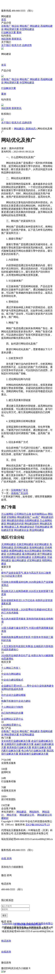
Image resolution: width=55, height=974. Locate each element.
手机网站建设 (42, 527)
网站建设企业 (21, 530)
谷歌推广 (6, 26)
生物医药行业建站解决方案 (19, 744)
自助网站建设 (31, 520)
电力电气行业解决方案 (33, 750)
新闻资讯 (16, 39)
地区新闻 (6, 39)
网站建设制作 (31, 523)
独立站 (15, 26)
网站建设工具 (11, 527)
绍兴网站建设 (23, 557)
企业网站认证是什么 (12, 719)
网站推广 (24, 26)
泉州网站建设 (8, 557)
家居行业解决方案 (41, 747)
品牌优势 (27, 45)
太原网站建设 (39, 557)
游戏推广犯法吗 (19, 493)
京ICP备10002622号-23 (38, 824)
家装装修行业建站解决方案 (33, 754)
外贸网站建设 (27, 29)
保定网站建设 (41, 544)
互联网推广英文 (19, 490)
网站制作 (34, 811)
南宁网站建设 (44, 554)
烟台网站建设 (19, 560)
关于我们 (6, 45)
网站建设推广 (24, 517)
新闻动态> (32, 128)
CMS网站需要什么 (11, 725)
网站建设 (35, 26)
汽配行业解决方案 (11, 750)
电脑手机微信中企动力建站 (16, 701)
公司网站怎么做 (22, 514)
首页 (3, 19)
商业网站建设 (36, 530)
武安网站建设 (34, 560)
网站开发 (11, 815)
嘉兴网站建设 (29, 554)
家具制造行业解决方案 (19, 747)
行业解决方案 (8, 32)
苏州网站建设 (21, 547)
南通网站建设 (16, 550)
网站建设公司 (27, 815)
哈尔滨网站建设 (33, 550)
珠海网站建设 (36, 547)
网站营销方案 (11, 29)
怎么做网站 (7, 514)
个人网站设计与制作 (12, 707)
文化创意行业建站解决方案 (16, 741)
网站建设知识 (27, 527)
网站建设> (20, 128)
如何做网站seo (39, 514)
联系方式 (16, 45)
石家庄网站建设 (25, 544)
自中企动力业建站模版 (13, 695)
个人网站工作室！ (11, 668)
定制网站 (11, 517)
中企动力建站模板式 (12, 680)
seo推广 (36, 517)
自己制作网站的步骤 (12, 713)
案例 (18, 32)
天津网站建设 (8, 544)
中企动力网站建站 (11, 674)
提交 (4, 915)
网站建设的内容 (15, 523)
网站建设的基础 (15, 520)
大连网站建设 (14, 554)
